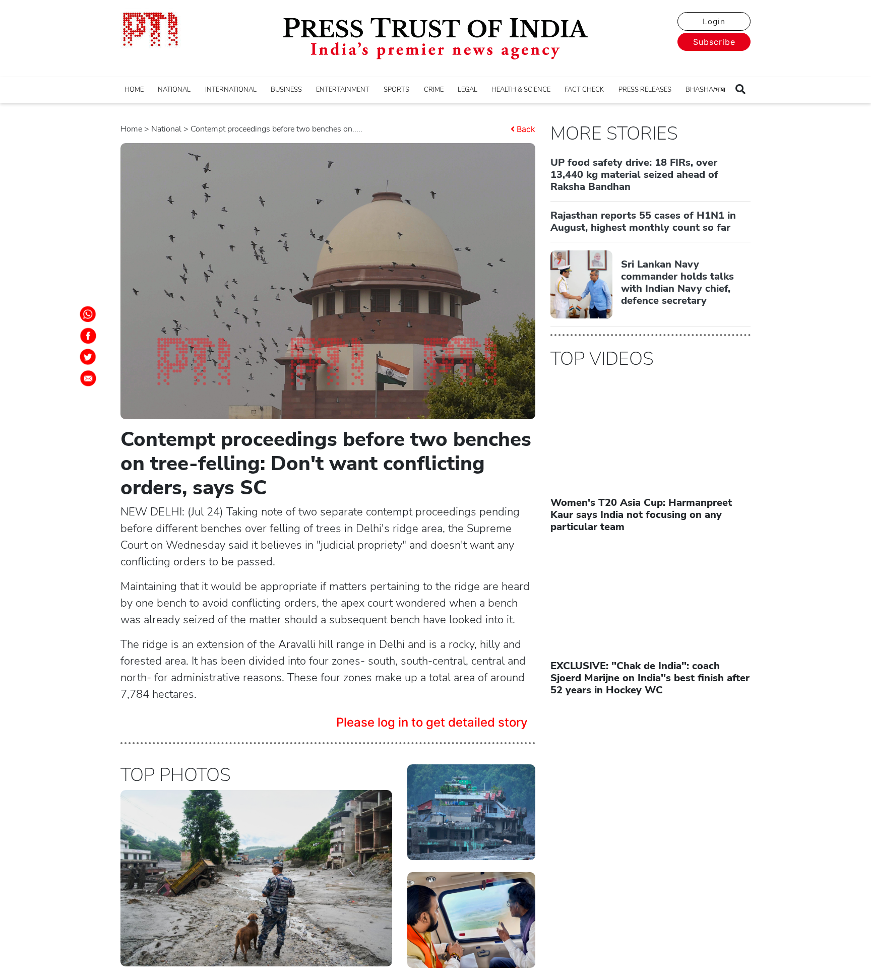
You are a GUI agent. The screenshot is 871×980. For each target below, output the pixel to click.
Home (131, 129)
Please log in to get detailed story (432, 722)
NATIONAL (174, 89)
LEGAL (467, 89)
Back (526, 129)
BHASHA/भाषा (705, 89)
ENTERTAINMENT (342, 89)
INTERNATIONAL (231, 89)
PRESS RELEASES (644, 89)
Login (714, 21)
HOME (134, 89)
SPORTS (396, 89)
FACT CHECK (584, 89)
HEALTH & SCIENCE (520, 89)
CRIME (434, 89)
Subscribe (714, 42)
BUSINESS (286, 89)
